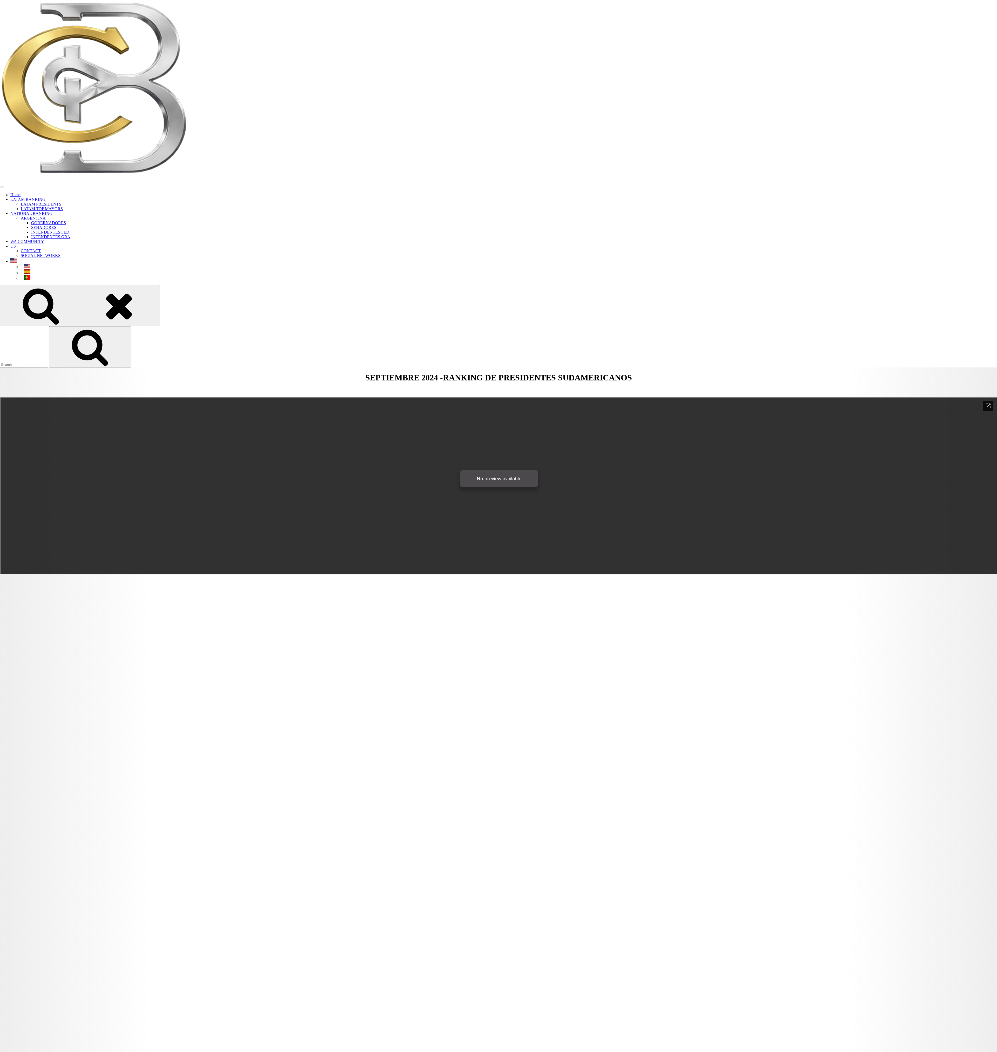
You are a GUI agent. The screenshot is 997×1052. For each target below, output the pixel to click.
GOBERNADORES (48, 223)
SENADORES (43, 227)
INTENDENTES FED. (50, 232)
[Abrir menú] (2, 187)
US (13, 246)
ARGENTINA (33, 218)
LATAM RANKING (27, 199)
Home (15, 195)
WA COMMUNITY (27, 241)
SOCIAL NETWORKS (40, 255)
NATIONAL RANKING (31, 213)
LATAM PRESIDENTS (41, 204)
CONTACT (31, 251)
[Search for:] (24, 364)
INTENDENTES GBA (50, 237)
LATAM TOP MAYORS (42, 209)
